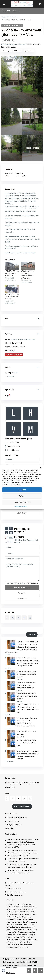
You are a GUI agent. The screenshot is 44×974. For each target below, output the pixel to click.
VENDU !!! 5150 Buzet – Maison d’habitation (10, 273)
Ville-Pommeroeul (33, 44)
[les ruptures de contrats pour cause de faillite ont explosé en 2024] (11, 743)
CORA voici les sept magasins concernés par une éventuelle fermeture (26, 674)
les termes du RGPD (31, 583)
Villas (16, 17)
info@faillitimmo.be (14, 825)
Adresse (8, 334)
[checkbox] (5, 583)
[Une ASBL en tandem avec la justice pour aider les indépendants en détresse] (11, 685)
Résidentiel (6, 26)
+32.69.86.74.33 (13, 442)
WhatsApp (23, 513)
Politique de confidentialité (16, 892)
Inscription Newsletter (22, 806)
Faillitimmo (19, 537)
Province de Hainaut (8, 47)
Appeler (23, 593)
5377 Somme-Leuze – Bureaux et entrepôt (12, 296)
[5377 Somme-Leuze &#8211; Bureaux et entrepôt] (12, 289)
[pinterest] (24, 617)
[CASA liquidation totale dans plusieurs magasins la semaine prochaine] (11, 696)
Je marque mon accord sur (22, 583)
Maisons (11, 17)
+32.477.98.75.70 (13, 446)
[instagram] (30, 617)
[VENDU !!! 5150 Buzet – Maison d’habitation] (12, 266)
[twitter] (12, 617)
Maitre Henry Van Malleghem (18, 438)
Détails (7, 367)
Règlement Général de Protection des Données (20, 965)
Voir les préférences (22, 502)
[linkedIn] (18, 617)
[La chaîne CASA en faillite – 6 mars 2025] (11, 734)
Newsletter (31, 634)
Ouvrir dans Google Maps (13, 354)
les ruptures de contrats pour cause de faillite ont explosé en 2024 (27, 742)
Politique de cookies (21, 506)
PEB (6, 318)
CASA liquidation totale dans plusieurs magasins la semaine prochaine (27, 696)
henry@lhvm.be (13, 450)
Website (10, 828)
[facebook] (7, 617)
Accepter (22, 490)
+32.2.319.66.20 (13, 821)
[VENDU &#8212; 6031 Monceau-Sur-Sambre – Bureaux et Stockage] (28, 266)
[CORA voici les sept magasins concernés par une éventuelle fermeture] (11, 674)
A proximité (9, 390)
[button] (40, 467)
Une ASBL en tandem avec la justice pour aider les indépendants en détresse (26, 685)
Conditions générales (14, 895)
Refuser (22, 496)
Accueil (3, 17)
